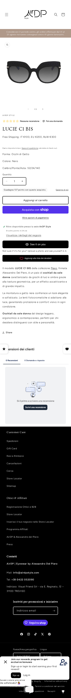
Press (10, 544)
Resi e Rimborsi (15, 456)
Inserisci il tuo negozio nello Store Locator (30, 521)
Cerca (10, 471)
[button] (6, 14)
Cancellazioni (14, 463)
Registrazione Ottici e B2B (21, 507)
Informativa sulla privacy (55, 681)
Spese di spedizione (30, 148)
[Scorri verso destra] (42, 109)
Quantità (6, 174)
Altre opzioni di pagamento (35, 218)
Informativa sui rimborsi (21, 686)
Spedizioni (12, 441)
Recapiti (51, 691)
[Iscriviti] (54, 611)
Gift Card (12, 448)
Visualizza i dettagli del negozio (23, 235)
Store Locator (14, 478)
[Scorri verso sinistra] (28, 109)
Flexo (54, 268)
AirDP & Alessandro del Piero (23, 537)
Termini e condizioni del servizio (50, 686)
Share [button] (9, 332)
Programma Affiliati (17, 529)
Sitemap (11, 486)
